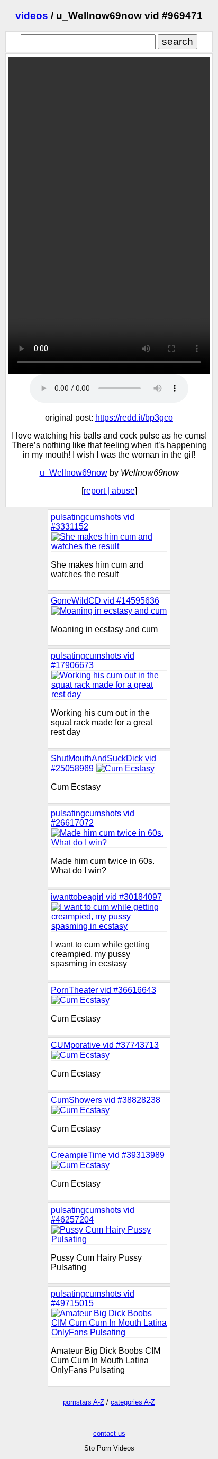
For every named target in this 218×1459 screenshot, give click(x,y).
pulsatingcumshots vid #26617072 (92, 818)
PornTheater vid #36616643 (103, 990)
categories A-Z (133, 1402)
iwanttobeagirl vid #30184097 (106, 896)
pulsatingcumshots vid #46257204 (92, 1215)
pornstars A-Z (83, 1402)
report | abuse (109, 490)
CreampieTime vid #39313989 (108, 1155)
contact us (109, 1433)
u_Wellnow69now (73, 472)
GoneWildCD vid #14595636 (105, 600)
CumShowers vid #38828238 (105, 1100)
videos (33, 15)
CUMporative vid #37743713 (105, 1045)
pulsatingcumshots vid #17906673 (92, 660)
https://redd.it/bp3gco (134, 417)
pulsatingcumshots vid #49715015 (92, 1298)
